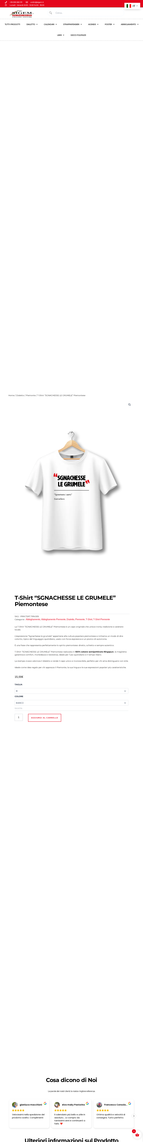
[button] (129, 404)
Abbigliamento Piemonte (53, 619)
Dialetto (20, 395)
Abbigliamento (33, 619)
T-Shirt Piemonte (101, 619)
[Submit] (50, 12)
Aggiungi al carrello (44, 718)
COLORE (19, 696)
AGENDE (92, 24)
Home (11, 395)
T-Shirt (89, 619)
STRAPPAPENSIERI (71, 24)
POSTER (108, 24)
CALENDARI (49, 24)
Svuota (18, 708)
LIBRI (59, 35)
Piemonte (31, 395)
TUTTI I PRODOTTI (12, 24)
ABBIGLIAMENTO (128, 24)
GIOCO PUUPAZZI (78, 35)
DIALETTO (30, 24)
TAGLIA (18, 684)
